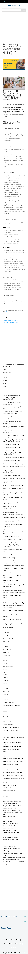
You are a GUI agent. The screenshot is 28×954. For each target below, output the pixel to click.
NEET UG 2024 (6, 641)
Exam (5, 713)
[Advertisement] (14, 26)
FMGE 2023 (5, 697)
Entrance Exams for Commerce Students (13, 761)
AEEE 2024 (5, 683)
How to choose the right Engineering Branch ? (14, 514)
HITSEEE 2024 (6, 366)
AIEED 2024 (6, 694)
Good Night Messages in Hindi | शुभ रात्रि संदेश (13, 861)
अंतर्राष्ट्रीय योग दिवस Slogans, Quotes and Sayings (14, 857)
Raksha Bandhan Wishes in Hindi (11, 841)
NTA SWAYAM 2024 (8, 666)
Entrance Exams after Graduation (11, 764)
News (22, 713)
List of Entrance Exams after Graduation (12, 772)
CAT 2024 (5, 677)
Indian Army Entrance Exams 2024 (11, 793)
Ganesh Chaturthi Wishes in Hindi (11, 837)
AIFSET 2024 (6, 700)
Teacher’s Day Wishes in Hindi (10, 835)
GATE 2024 (5, 658)
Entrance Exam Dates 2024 (9, 790)
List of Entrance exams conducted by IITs (13, 775)
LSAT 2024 (5, 660)
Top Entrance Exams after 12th (10, 730)
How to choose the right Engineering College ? (14, 603)
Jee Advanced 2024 (7, 630)
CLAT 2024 (5, 663)
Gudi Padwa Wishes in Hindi (9, 808)
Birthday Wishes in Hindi (8, 844)
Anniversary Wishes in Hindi (9, 846)
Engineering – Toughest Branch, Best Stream (14, 529)
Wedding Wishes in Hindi (9, 864)
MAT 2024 (5, 686)
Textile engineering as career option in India (13, 554)
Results (17, 713)
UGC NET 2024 (6, 652)
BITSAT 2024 (6, 632)
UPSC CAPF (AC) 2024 (8, 638)
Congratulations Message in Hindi (11, 832)
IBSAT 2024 (6, 680)
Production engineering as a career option (13, 539)
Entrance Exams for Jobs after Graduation (13, 758)
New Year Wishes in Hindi (9, 819)
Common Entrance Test (8, 724)
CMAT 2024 (6, 646)
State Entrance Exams (8, 722)
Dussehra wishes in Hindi (9, 825)
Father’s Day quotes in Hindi (9, 851)
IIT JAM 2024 (6, 672)
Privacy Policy (8, 944)
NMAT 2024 (6, 644)
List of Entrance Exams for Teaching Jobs (13, 767)
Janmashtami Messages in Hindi (10, 839)
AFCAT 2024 (6, 635)
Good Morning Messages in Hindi (11, 859)
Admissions (11, 713)
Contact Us (9, 940)
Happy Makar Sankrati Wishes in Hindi (12, 801)
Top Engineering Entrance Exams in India (12, 624)
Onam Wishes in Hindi (8, 799)
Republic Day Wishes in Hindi (10, 803)
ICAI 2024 (5, 674)
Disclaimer (18, 944)
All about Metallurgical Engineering (11, 542)
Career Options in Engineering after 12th (12, 600)
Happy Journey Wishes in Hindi (10, 816)
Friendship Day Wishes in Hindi (10, 823)
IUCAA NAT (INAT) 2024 (8, 702)
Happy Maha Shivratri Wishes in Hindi (12, 805)
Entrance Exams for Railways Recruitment (13, 770)
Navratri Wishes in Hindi (8, 828)
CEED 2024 (5, 688)
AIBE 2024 (5, 669)
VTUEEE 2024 (6, 375)
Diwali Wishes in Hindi (8, 821)
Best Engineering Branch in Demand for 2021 (14, 517)
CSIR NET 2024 (6, 655)
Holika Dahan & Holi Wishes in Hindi (11, 810)
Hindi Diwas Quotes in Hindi (10, 830)
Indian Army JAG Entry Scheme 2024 (11, 705)
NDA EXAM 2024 (7, 649)
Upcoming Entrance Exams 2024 (11, 727)
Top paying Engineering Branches (11, 536)
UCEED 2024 (6, 691)
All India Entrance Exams (9, 719)
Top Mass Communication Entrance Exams (13, 778)
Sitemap (14, 948)
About (17, 940)
